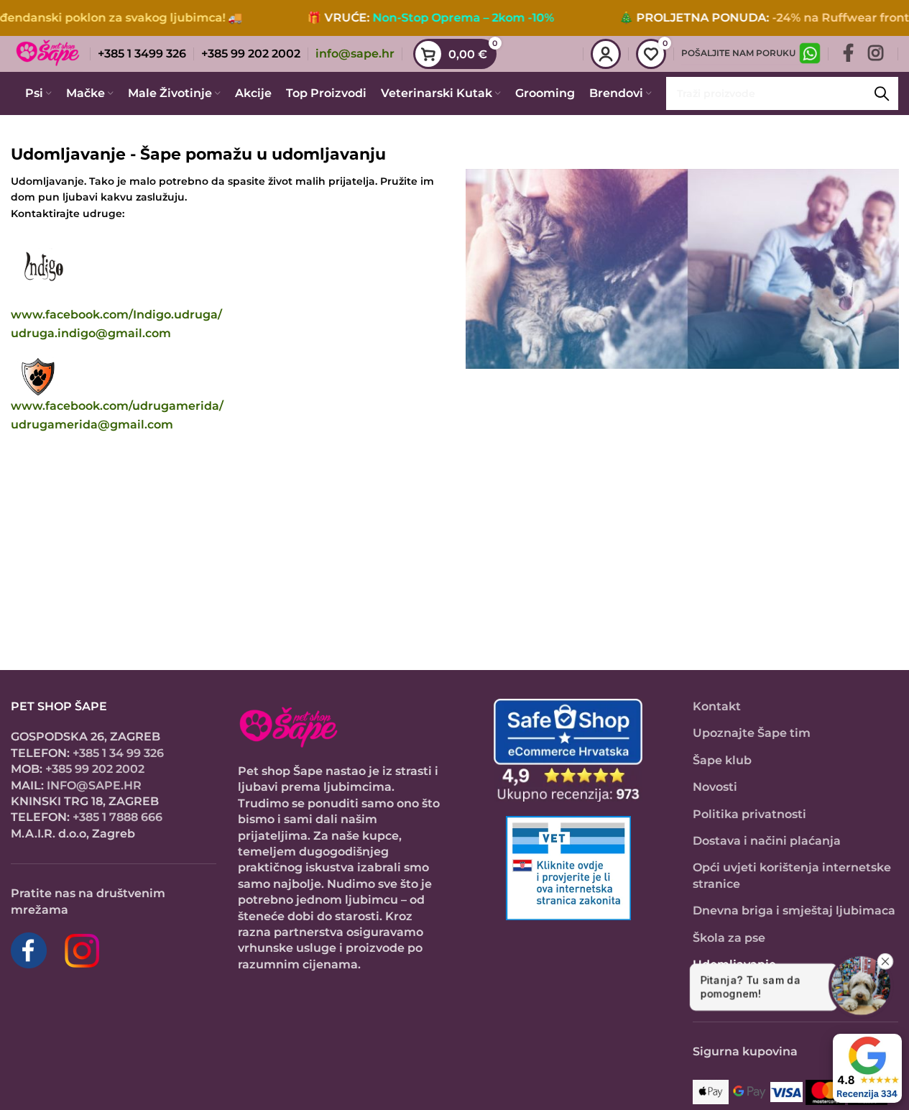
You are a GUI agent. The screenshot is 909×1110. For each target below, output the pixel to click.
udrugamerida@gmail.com (92, 424)
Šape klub (722, 760)
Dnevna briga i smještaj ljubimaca (794, 910)
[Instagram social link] (875, 53)
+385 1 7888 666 (117, 817)
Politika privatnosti (749, 814)
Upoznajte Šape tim (752, 733)
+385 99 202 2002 (94, 769)
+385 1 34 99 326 (118, 753)
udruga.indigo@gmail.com (91, 333)
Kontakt (717, 706)
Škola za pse (729, 938)
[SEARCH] (881, 93)
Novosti (715, 787)
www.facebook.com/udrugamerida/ (117, 406)
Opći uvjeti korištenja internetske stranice (792, 875)
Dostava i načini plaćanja (767, 841)
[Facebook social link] (848, 53)
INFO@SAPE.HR (94, 785)
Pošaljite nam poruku (738, 52)
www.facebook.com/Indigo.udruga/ (116, 314)
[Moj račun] (605, 54)
